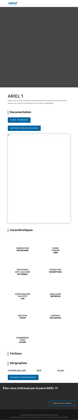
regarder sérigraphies (23, 377)
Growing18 (64, 417)
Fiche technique (19, 120)
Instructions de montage (24, 128)
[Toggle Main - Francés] (34, 3)
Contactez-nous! (62, 403)
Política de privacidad (36, 415)
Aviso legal (24, 415)
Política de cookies (51, 415)
